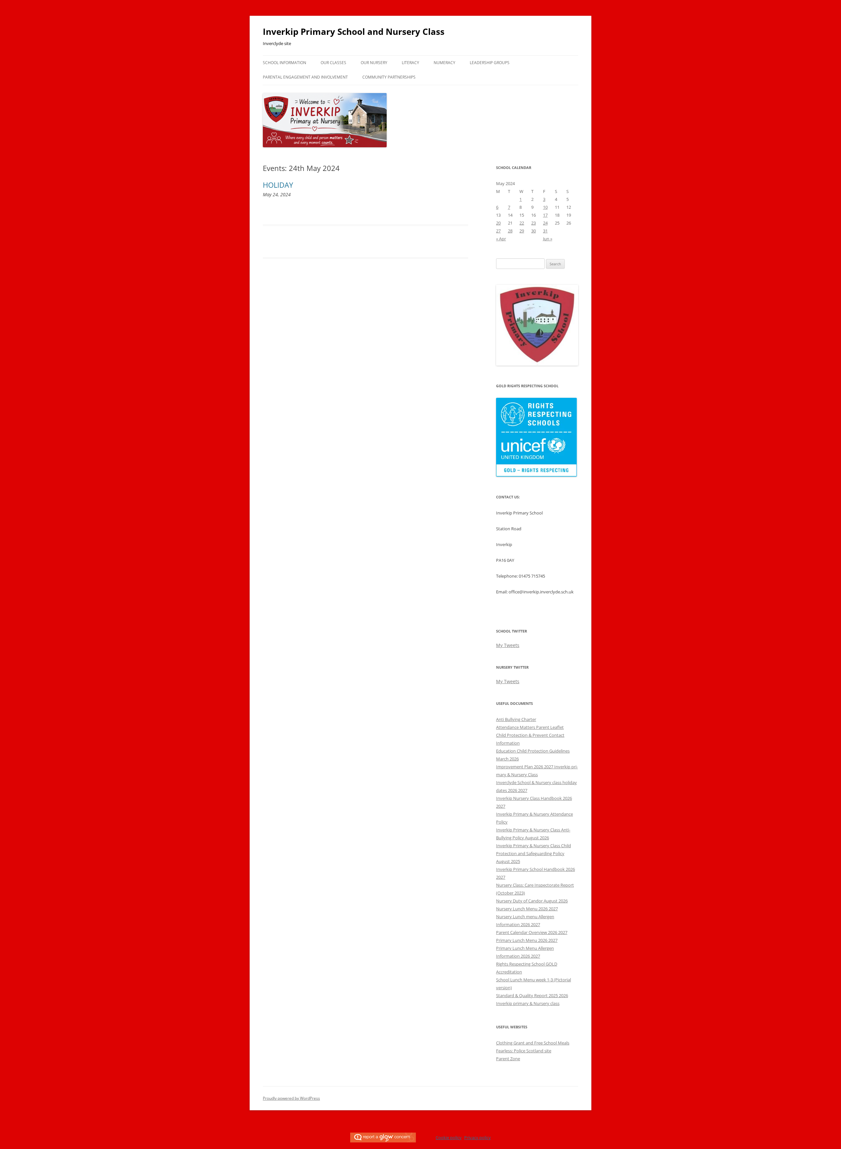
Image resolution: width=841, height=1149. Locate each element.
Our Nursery (374, 62)
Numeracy (444, 62)
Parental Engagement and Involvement (305, 77)
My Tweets (507, 645)
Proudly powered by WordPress (291, 1098)
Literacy (410, 62)
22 (521, 223)
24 (545, 223)
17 (545, 215)
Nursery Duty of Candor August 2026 (532, 901)
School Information (284, 62)
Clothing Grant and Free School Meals (532, 1043)
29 (521, 231)
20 (498, 223)
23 (533, 223)
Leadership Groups (490, 62)
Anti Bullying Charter (516, 719)
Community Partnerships (389, 77)
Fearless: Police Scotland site (523, 1051)
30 (533, 231)
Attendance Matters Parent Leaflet (530, 727)
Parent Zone (508, 1059)
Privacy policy (477, 1137)
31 (545, 231)
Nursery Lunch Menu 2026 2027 (527, 909)
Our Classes (333, 62)
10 (545, 207)
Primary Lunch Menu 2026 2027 (526, 940)
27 (498, 231)
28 (510, 231)
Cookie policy (449, 1137)
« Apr (501, 239)
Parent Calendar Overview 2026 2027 (531, 932)
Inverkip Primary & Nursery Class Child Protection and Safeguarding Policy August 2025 (533, 853)
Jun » (547, 239)
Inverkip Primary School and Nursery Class (353, 31)
